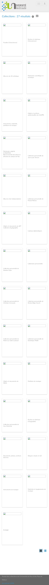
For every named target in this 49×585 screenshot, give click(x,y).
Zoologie (6, 530)
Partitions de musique (34, 381)
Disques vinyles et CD (35, 456)
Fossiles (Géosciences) (10, 42)
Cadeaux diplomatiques (35, 231)
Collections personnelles (35, 263)
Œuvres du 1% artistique (11, 76)
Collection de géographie (10, 228)
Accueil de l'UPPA (8, 583)
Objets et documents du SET (12, 226)
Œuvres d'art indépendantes (12, 199)
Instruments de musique (10, 489)
